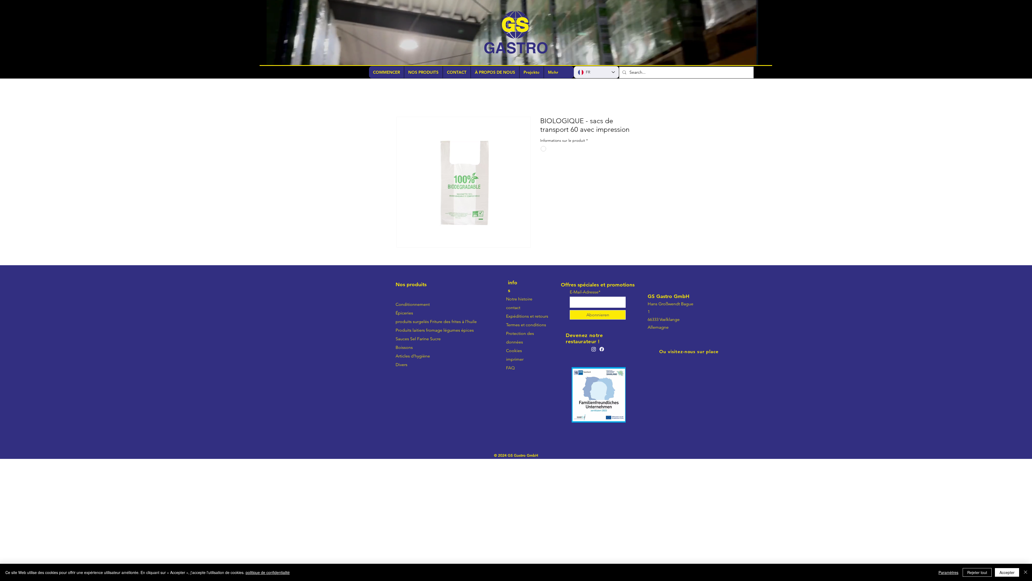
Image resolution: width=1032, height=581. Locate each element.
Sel (413, 339)
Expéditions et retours (527, 316)
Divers (401, 365)
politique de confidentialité (268, 572)
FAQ (510, 368)
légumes (451, 330)
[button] (751, 59)
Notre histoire (519, 299)
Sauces (402, 339)
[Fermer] (1025, 572)
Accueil (403, 97)
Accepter (1007, 572)
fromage (434, 330)
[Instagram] (594, 349)
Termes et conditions (526, 325)
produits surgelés (412, 322)
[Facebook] (602, 349)
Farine (423, 339)
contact (513, 308)
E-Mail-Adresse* (585, 292)
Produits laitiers (410, 330)
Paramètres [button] (948, 572)
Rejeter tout (977, 572)
